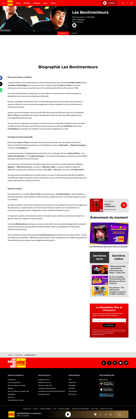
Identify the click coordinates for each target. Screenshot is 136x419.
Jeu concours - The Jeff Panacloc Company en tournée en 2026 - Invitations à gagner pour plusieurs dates (117, 292)
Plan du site (27, 409)
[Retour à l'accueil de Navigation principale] (10, 3)
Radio (18, 3)
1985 (92, 17)
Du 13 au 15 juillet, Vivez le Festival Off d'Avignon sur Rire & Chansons (117, 280)
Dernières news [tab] (99, 257)
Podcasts (37, 3)
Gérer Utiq (94, 409)
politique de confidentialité (98, 334)
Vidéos (53, 3)
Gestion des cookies (106, 409)
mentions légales (109, 332)
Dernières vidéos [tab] (118, 257)
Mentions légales (45, 409)
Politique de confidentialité (80, 409)
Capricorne (81, 19)
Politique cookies (64, 409)
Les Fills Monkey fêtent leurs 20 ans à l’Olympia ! (109, 246)
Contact (35, 409)
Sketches (27, 3)
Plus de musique (119, 414)
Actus (45, 3)
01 (89, 17)
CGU (54, 409)
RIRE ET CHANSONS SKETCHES (109, 205)
